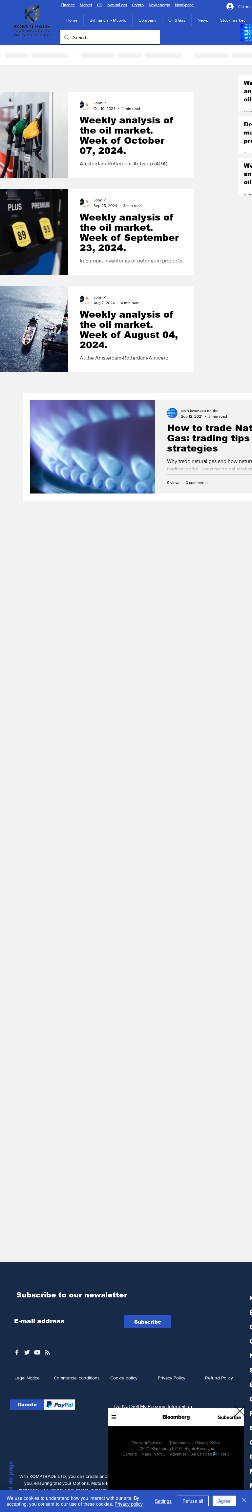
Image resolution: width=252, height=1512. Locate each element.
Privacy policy (129, 1504)
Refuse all (192, 1501)
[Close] (244, 1501)
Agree (224, 1501)
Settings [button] (163, 1501)
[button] (239, 1411)
